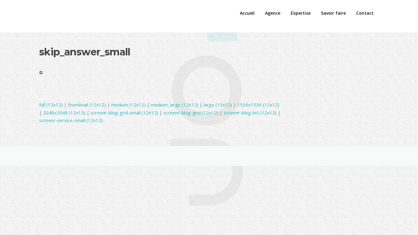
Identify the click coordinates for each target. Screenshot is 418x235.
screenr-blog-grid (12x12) (190, 113)
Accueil (247, 13)
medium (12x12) (128, 105)
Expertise (301, 13)
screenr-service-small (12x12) (71, 120)
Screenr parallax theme (323, 156)
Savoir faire (333, 13)
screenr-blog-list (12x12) (250, 113)
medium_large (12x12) (174, 105)
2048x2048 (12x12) (64, 113)
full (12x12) (51, 105)
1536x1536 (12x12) (258, 105)
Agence (272, 13)
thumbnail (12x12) (87, 105)
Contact (365, 13)
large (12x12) (217, 105)
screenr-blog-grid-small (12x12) (124, 113)
